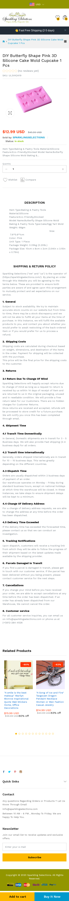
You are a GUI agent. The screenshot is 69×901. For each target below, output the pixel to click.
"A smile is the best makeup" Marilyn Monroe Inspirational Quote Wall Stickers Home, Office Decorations (16, 700)
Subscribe (34, 857)
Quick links (11, 781)
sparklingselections (29, 137)
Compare (30, 179)
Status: (10, 141)
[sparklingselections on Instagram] (21, 772)
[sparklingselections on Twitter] (9, 772)
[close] (65, 30)
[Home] (4, 41)
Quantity (7, 164)
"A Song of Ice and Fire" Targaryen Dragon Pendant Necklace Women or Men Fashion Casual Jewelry (50, 698)
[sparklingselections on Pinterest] (15, 772)
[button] (21, 71)
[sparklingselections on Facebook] (4, 772)
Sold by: (7, 137)
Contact (8, 794)
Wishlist (12, 179)
